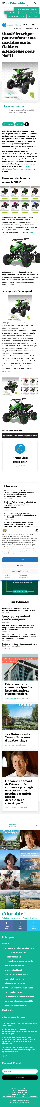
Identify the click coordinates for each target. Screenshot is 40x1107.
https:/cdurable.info (20, 466)
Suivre (36, 825)
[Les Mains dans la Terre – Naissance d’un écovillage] (20, 717)
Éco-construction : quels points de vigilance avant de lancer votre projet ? (18, 609)
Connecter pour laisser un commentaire (20, 436)
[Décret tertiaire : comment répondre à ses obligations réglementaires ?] (20, 667)
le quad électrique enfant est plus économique (17, 167)
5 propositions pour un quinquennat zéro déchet (19, 1024)
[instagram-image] (10, 840)
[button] (37, 531)
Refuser (20, 565)
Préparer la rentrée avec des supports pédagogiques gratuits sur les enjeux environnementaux (18, 627)
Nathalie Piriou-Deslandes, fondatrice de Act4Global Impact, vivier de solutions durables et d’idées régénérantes (20, 505)
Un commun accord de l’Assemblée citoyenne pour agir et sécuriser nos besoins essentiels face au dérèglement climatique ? (19, 493)
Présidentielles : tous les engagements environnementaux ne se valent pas (19, 1031)
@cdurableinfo (13, 824)
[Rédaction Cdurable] (4, 25)
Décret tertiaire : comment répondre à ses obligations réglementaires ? (19, 689)
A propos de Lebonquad (17, 112)
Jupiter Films (10, 745)
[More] (26, 124)
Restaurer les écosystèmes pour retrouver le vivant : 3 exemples (19, 645)
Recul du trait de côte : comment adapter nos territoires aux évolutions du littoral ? (20, 515)
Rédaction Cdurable (14, 25)
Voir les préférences (20, 571)
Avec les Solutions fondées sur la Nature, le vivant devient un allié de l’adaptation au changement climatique (19, 636)
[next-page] (7, 1056)
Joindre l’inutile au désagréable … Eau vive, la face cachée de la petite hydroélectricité (19, 1049)
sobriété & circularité (13, 95)
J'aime (7, 921)
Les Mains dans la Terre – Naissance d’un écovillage (17, 737)
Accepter (20, 560)
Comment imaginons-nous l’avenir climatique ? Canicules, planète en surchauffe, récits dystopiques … (18, 524)
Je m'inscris (20, 1077)
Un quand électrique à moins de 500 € (22, 110)
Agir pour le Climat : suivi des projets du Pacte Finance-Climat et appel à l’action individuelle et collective (19, 1040)
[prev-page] (3, 1056)
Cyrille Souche (10, 808)
